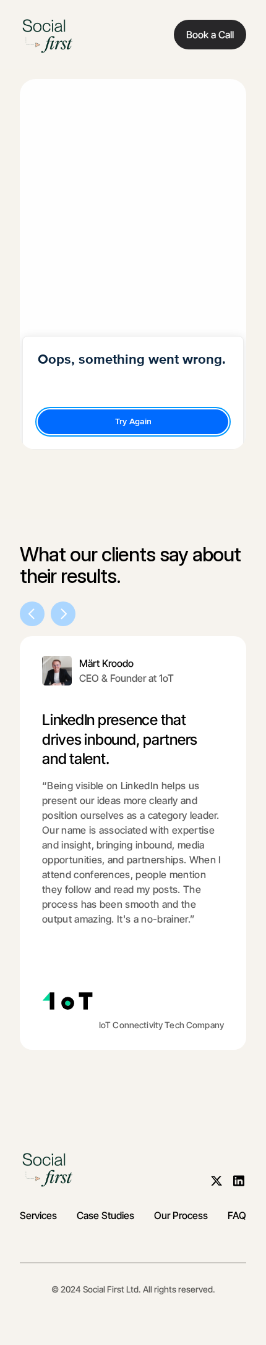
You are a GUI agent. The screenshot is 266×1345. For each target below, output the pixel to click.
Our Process (181, 1215)
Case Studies (105, 1215)
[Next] (63, 613)
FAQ (237, 1215)
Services (38, 1215)
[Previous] (32, 613)
